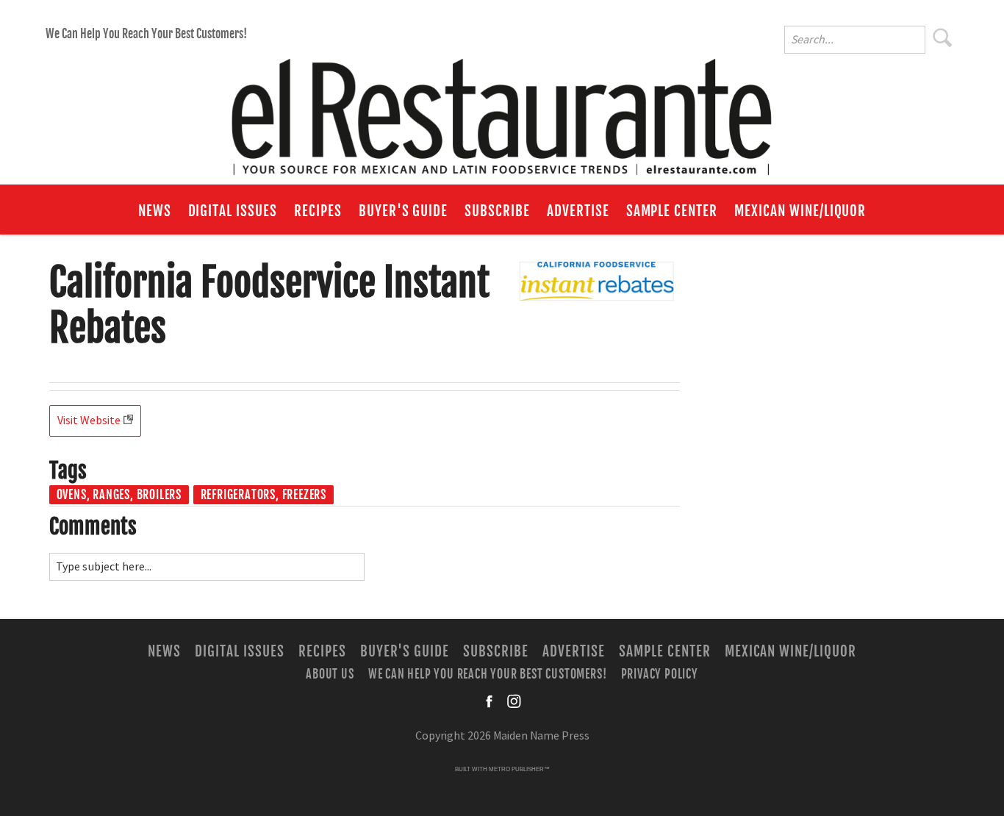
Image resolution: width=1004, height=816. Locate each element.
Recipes (318, 211)
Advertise (578, 211)
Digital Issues (232, 211)
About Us (330, 674)
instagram (514, 701)
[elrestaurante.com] (502, 110)
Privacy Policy (659, 674)
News (154, 211)
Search (943, 37)
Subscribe (497, 211)
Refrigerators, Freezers (263, 494)
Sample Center (671, 211)
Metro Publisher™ (519, 769)
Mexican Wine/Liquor (800, 211)
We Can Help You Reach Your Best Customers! (146, 33)
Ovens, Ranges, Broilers (119, 494)
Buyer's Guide (403, 211)
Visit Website (89, 420)
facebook (490, 701)
